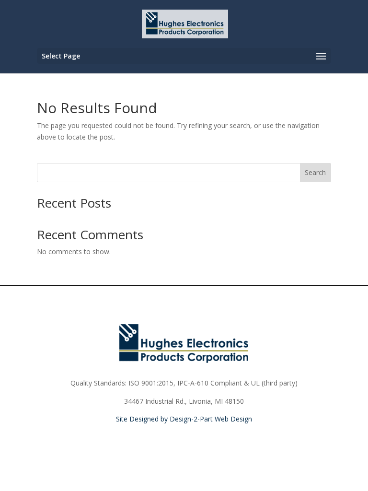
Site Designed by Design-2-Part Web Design (184, 418)
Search (315, 172)
